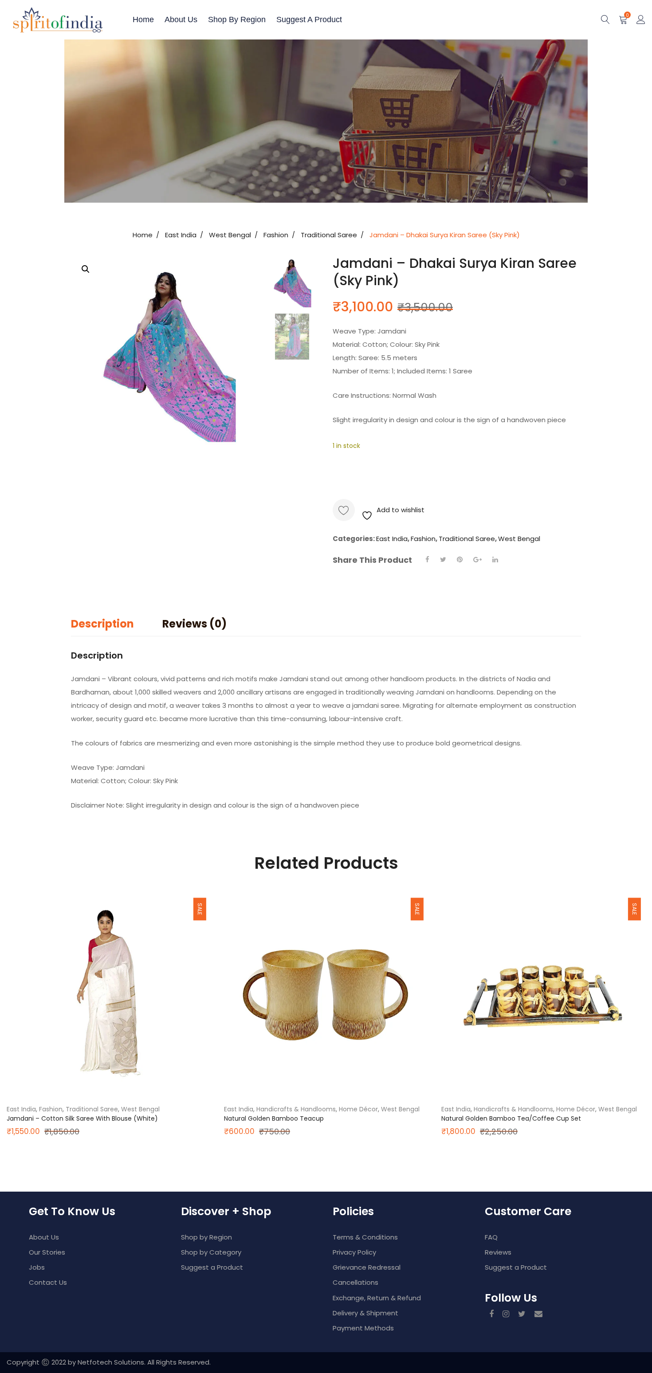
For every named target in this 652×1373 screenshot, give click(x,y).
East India (180, 234)
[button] (86, 269)
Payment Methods (363, 1328)
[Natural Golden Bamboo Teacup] (326, 993)
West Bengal (230, 234)
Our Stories (47, 1252)
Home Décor (358, 1109)
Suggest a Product (309, 19)
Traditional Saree (329, 234)
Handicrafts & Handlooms (296, 1109)
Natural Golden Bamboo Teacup (274, 1118)
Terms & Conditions (365, 1237)
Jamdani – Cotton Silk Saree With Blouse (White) (82, 1118)
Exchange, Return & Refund (377, 1297)
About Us (44, 1237)
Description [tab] (102, 623)
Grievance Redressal (367, 1267)
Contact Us (48, 1282)
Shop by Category (211, 1252)
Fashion (275, 234)
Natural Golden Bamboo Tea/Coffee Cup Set (511, 1118)
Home (143, 19)
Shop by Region (237, 19)
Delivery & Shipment (365, 1313)
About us (181, 19)
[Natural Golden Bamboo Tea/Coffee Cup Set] (543, 993)
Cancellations (355, 1282)
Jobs (37, 1267)
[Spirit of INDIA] (38, 19)
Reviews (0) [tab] (194, 623)
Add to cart (377, 474)
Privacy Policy (354, 1252)
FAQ (491, 1237)
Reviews (498, 1252)
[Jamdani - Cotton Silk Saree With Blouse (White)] (109, 993)
